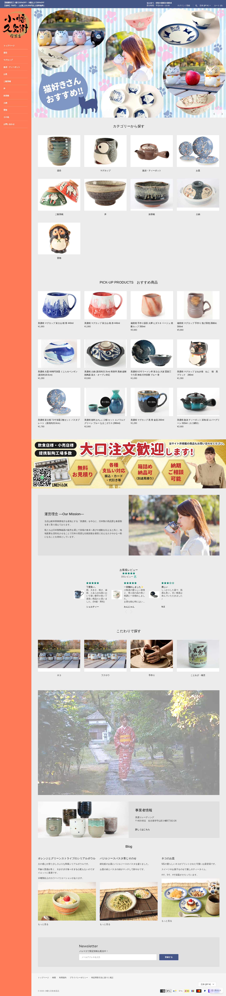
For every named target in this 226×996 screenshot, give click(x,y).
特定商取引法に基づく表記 (102, 978)
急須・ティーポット (12, 67)
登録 (188, 6)
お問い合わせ (9, 124)
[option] (128, 63)
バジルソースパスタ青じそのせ (118, 858)
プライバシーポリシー (79, 978)
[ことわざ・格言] (198, 656)
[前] (214, 114)
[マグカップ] (105, 151)
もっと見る (43, 924)
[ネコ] (59, 656)
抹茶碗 (6, 96)
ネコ (59, 675)
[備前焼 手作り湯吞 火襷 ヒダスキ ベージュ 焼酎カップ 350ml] (152, 305)
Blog (128, 846)
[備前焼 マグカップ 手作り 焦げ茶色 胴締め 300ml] (198, 305)
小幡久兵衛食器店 (51, 991)
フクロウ (105, 675)
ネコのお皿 (168, 858)
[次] (222, 114)
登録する (169, 957)
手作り (152, 675)
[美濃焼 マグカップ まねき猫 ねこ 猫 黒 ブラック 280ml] (198, 353)
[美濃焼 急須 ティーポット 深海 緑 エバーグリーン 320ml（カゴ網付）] (198, 402)
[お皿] (198, 151)
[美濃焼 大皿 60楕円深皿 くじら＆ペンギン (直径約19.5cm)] (59, 353)
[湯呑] (59, 151)
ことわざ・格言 (198, 675)
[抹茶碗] (152, 195)
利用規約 (62, 978)
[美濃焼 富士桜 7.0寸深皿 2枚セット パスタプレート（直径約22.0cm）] (59, 402)
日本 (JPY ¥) (204, 5)
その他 (6, 117)
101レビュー (127, 577)
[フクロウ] (105, 656)
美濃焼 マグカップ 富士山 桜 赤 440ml (102, 323)
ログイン (181, 6)
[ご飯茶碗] (59, 195)
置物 (5, 110)
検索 (54, 978)
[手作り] (152, 656)
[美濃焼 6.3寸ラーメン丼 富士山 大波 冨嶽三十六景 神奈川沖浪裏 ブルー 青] (152, 353)
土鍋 (5, 103)
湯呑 (5, 53)
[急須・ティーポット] (152, 151)
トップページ (9, 46)
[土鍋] (198, 195)
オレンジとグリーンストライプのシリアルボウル (66, 858)
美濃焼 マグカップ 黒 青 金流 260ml (147, 420)
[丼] (105, 195)
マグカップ (8, 60)
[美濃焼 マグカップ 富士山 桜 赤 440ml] (105, 305)
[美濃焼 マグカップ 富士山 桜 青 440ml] (59, 305)
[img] (128, 573)
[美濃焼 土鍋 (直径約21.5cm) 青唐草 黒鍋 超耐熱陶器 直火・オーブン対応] (105, 353)
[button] (127, 611)
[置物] (59, 238)
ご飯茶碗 (7, 81)
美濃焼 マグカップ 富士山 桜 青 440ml (56, 323)
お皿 (5, 74)
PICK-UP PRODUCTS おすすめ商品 (129, 282)
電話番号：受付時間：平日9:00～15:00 (159, 4)
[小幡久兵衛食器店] (15, 24)
